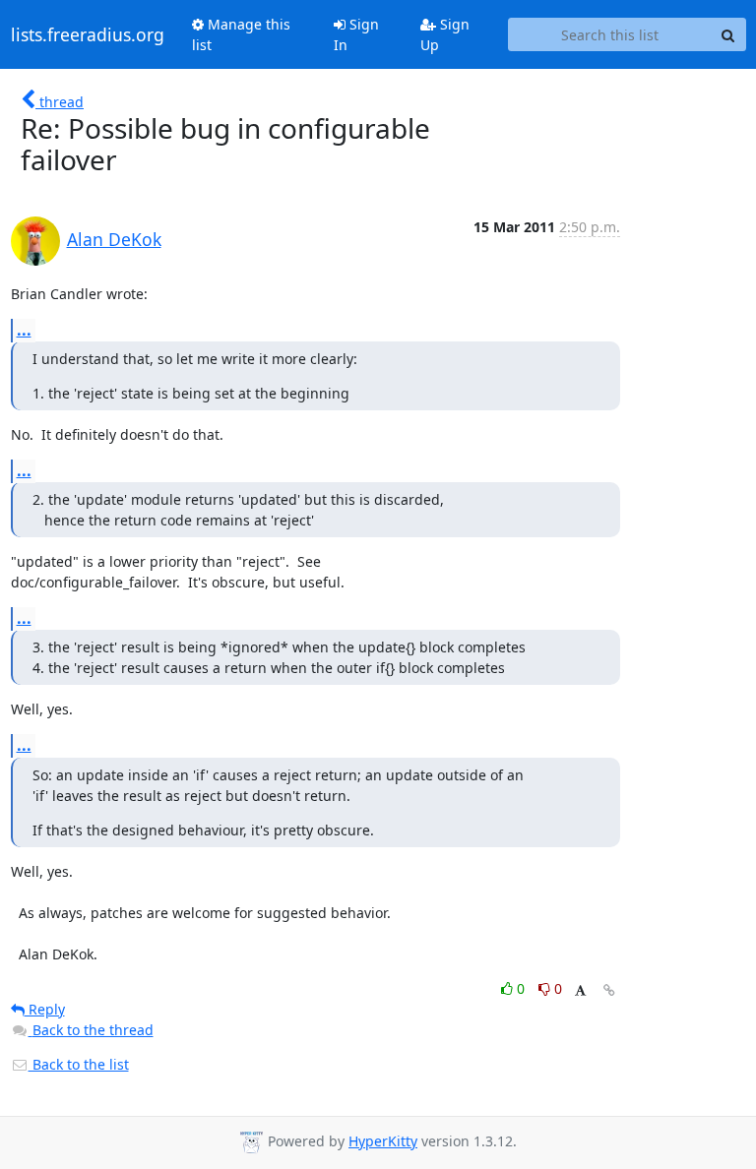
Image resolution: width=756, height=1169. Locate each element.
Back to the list (79, 1064)
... (24, 329)
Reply (45, 1009)
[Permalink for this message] (609, 990)
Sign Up (445, 34)
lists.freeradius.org (87, 34)
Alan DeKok (114, 239)
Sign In (356, 34)
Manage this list (241, 34)
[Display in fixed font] (580, 991)
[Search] (728, 34)
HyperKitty (382, 1141)
